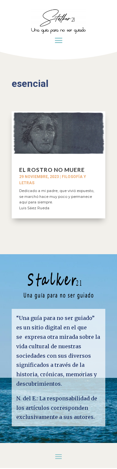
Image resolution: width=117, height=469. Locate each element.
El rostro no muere (52, 169)
